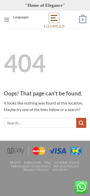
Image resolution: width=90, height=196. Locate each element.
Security (60, 170)
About (15, 162)
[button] (7, 19)
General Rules (66, 162)
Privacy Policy (37, 170)
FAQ (47, 162)
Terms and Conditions (30, 166)
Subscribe (33, 162)
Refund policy (66, 166)
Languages (21, 17)
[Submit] (81, 123)
